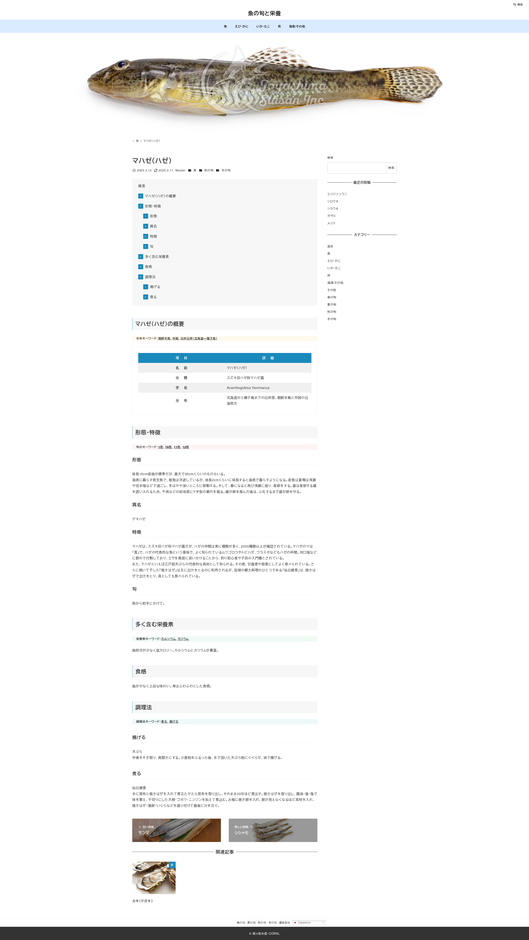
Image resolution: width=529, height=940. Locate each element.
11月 (177, 447)
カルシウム (168, 639)
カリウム (183, 639)
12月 (185, 447)
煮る (153, 296)
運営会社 (284, 922)
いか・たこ (334, 268)
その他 (331, 290)
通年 (330, 246)
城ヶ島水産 (260, 933)
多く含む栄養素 (157, 256)
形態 (153, 216)
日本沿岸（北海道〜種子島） (199, 338)
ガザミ (331, 216)
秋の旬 (208, 170)
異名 (153, 226)
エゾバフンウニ (337, 194)
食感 (148, 266)
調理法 (150, 276)
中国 (175, 338)
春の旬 (331, 297)
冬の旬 (226, 170)
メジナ (331, 223)
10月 (168, 447)
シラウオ (332, 208)
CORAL (274, 933)
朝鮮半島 (164, 338)
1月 (160, 447)
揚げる (155, 286)
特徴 (153, 236)
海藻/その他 (335, 283)
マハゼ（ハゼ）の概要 (160, 196)
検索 (519, 4)
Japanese (304, 922)
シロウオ (332, 201)
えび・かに (334, 261)
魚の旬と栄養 (264, 13)
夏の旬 (331, 304)
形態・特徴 (153, 206)
